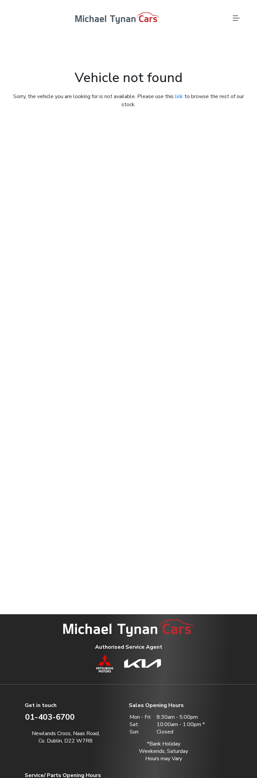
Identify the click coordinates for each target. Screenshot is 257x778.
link (179, 96)
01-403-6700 (50, 717)
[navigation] (236, 20)
